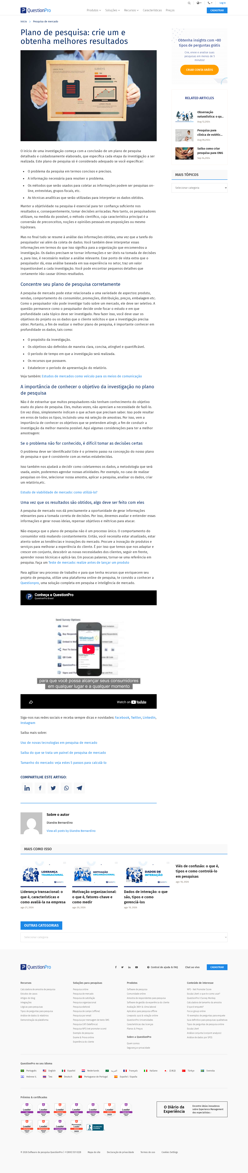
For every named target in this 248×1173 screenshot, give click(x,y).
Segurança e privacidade (138, 1048)
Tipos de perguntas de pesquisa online (205, 1024)
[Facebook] (40, 788)
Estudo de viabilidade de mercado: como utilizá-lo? (59, 492)
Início (24, 21)
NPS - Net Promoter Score (199, 989)
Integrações (26, 1002)
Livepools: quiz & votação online (142, 1015)
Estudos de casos (29, 994)
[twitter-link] (122, 967)
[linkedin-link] (129, 967)
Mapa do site (94, 1152)
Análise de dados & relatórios (35, 1015)
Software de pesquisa (137, 989)
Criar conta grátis (199, 70)
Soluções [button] (111, 10)
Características (152, 10)
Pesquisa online (80, 989)
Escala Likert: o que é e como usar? (203, 994)
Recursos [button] (130, 10)
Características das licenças (140, 1024)
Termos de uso (148, 1152)
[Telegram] (79, 788)
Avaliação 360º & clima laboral (141, 1007)
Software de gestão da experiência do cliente (148, 1002)
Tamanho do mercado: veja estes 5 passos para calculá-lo (64, 763)
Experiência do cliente (83, 1042)
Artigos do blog (28, 998)
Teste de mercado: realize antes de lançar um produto (88, 563)
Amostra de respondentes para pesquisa (146, 998)
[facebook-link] (116, 967)
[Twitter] (53, 788)
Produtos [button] (92, 10)
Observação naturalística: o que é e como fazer (210, 116)
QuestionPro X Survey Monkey (201, 998)
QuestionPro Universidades (140, 1020)
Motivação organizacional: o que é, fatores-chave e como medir (94, 897)
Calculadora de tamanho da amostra (204, 1002)
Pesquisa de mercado (45, 21)
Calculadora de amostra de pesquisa (38, 989)
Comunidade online (136, 994)
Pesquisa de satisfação (84, 998)
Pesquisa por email (82, 1015)
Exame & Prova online (83, 1037)
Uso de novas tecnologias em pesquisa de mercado (59, 743)
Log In (223, 3)
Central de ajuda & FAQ (164, 967)
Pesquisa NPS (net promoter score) (89, 1028)
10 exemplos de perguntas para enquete (206, 1015)
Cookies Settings (170, 1152)
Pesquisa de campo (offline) (86, 1011)
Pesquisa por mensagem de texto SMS (91, 1020)
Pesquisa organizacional (84, 1002)
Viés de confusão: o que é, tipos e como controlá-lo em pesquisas (197, 871)
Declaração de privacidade (120, 1152)
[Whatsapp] (66, 788)
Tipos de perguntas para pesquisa (37, 1011)
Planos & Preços (135, 1028)
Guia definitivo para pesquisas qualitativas (207, 1020)
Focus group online (196, 1011)
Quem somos (133, 1043)
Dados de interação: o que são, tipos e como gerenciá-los (146, 897)
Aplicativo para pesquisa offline (142, 1011)
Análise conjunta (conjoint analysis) (204, 1033)
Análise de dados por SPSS (199, 1037)
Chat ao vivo (192, 967)
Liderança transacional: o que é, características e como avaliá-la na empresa (43, 897)
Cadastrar (217, 10)
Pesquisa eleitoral (81, 1007)
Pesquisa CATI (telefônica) (85, 1024)
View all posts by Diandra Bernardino (71, 831)
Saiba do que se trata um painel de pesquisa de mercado (63, 753)
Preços (170, 10)
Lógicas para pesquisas (32, 1007)
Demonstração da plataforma (34, 1020)
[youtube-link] (136, 967)
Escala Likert (193, 1028)
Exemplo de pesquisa (83, 1033)
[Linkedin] (27, 788)
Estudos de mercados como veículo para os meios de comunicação (92, 376)
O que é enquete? (195, 1007)
